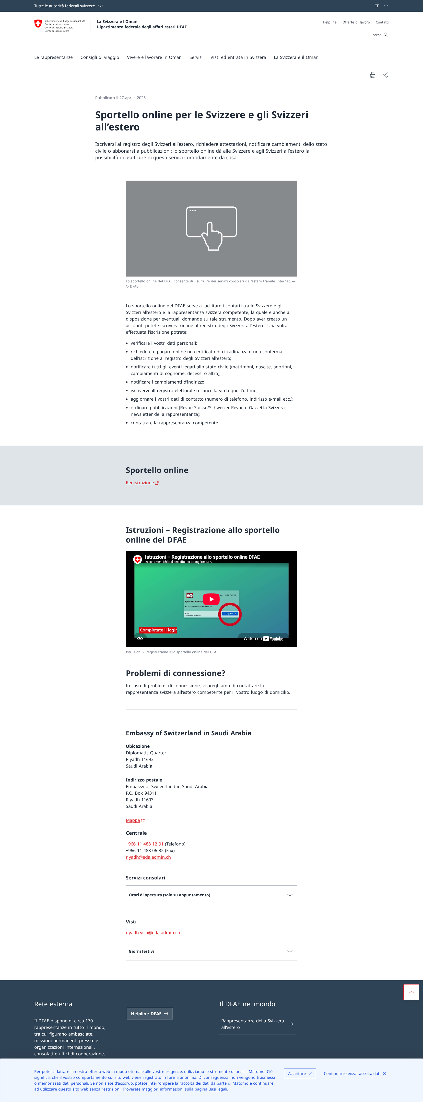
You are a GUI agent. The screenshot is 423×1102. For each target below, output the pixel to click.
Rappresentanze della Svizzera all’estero (252, 1024)
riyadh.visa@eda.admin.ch (153, 932)
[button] (53, 57)
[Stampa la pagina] (372, 75)
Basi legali (218, 1089)
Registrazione (140, 482)
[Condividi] (385, 75)
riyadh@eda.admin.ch (148, 857)
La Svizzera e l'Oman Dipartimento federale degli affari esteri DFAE (142, 24)
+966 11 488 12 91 (145, 844)
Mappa (133, 820)
